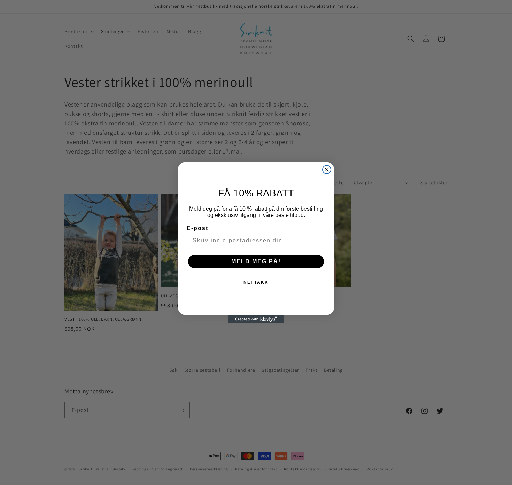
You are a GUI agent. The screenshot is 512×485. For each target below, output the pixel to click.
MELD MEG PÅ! (256, 261)
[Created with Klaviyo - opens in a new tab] (256, 319)
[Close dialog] (327, 169)
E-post (197, 228)
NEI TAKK (256, 282)
